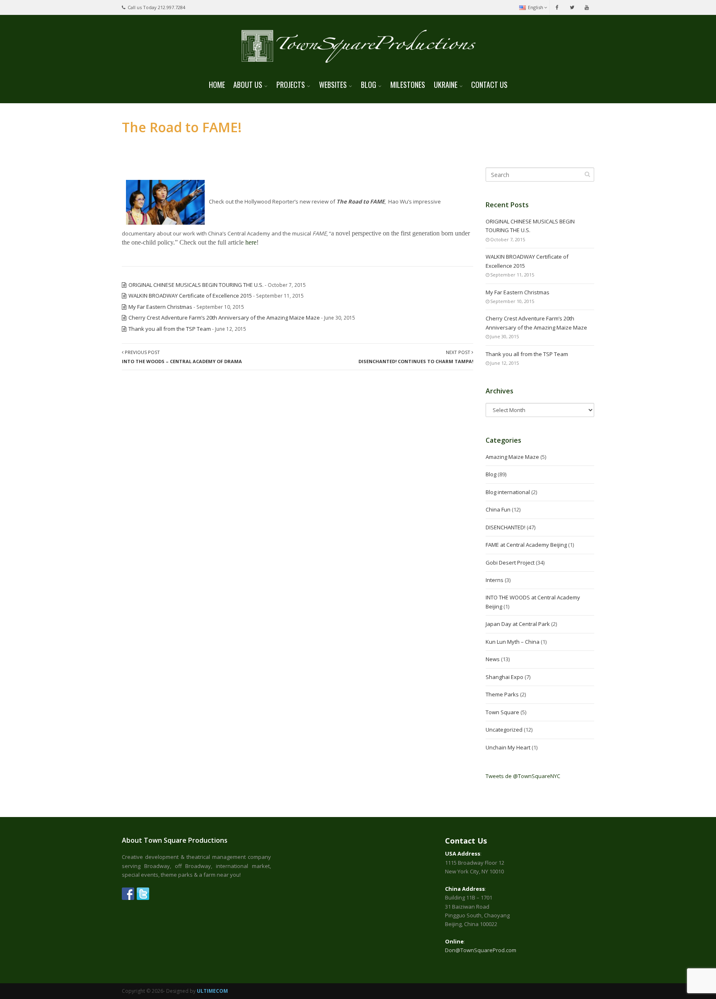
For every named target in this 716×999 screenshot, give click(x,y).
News (493, 659)
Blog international (508, 492)
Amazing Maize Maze (512, 457)
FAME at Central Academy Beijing (526, 544)
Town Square (502, 712)
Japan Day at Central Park (518, 624)
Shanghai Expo (504, 677)
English (535, 7)
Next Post (415, 356)
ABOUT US (247, 84)
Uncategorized (504, 729)
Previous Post (182, 356)
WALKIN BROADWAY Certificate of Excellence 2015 (190, 295)
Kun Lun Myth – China (512, 641)
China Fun (498, 509)
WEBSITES (333, 84)
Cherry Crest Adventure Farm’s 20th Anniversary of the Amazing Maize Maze (224, 317)
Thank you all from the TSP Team (169, 328)
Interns (494, 580)
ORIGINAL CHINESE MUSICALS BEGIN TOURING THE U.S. (196, 285)
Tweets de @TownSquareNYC (523, 776)
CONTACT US (489, 84)
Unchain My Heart (508, 747)
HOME (217, 84)
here (250, 242)
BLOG (368, 84)
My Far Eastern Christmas (160, 306)
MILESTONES (407, 84)
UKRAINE (445, 84)
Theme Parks (502, 694)
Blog (491, 474)
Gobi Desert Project (510, 562)
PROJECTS (290, 84)
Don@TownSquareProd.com (480, 950)
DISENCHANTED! (505, 527)
